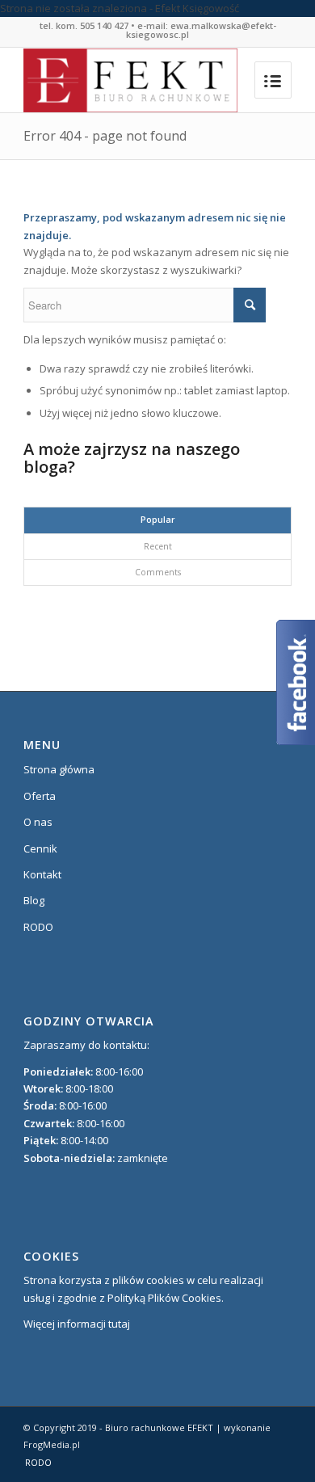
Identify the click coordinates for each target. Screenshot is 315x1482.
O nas (37, 822)
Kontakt (42, 874)
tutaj (119, 1323)
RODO (38, 927)
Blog (33, 900)
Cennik (40, 848)
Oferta (39, 796)
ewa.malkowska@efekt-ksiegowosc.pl (201, 29)
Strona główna (58, 769)
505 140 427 (104, 25)
